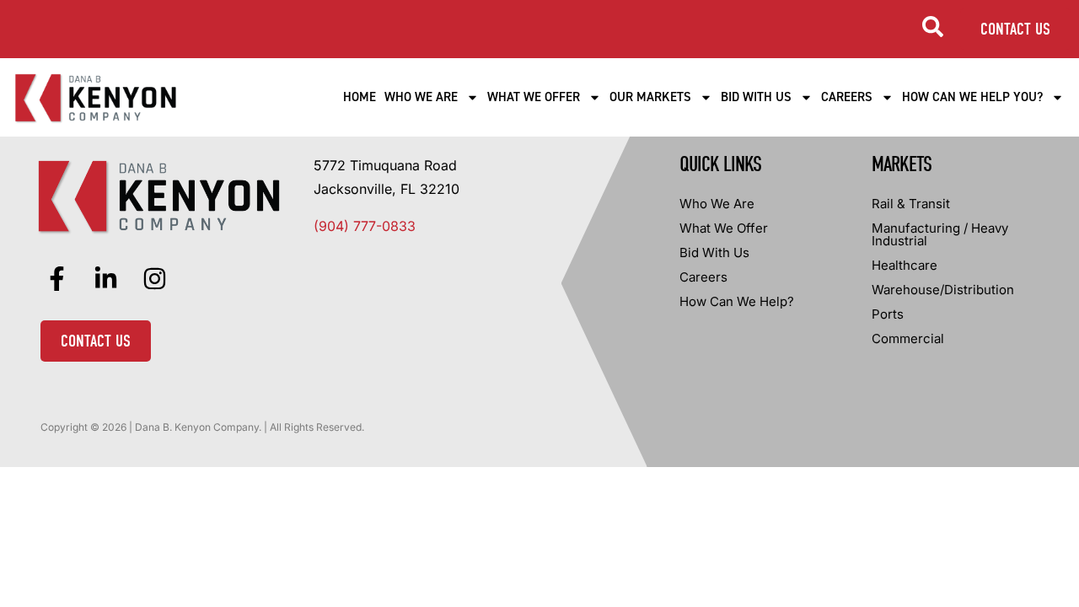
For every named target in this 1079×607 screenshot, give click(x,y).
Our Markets (650, 97)
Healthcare (904, 265)
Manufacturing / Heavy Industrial (940, 234)
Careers (846, 97)
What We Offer (533, 97)
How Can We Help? (736, 301)
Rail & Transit (911, 204)
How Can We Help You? (972, 97)
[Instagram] (154, 279)
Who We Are (421, 97)
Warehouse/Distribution (943, 290)
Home (359, 97)
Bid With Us (756, 97)
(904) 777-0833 (365, 226)
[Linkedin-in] (105, 279)
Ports (888, 314)
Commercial (908, 338)
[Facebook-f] (56, 279)
